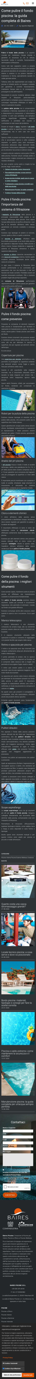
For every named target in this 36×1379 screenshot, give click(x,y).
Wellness (24, 857)
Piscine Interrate (7, 1321)
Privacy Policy (8, 1358)
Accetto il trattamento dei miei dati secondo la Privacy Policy (15, 1174)
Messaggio (7, 1152)
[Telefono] (23, 4)
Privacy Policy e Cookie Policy (18, 1178)
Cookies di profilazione (12, 1368)
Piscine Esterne (16, 857)
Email (4, 1140)
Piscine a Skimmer (7, 1318)
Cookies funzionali (10, 1363)
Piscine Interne (6, 857)
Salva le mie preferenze (12, 1375)
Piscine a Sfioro (6, 1311)
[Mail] (27, 4)
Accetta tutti (28, 1375)
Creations (31, 857)
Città (4, 1134)
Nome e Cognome (9, 1128)
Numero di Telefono (10, 1146)
